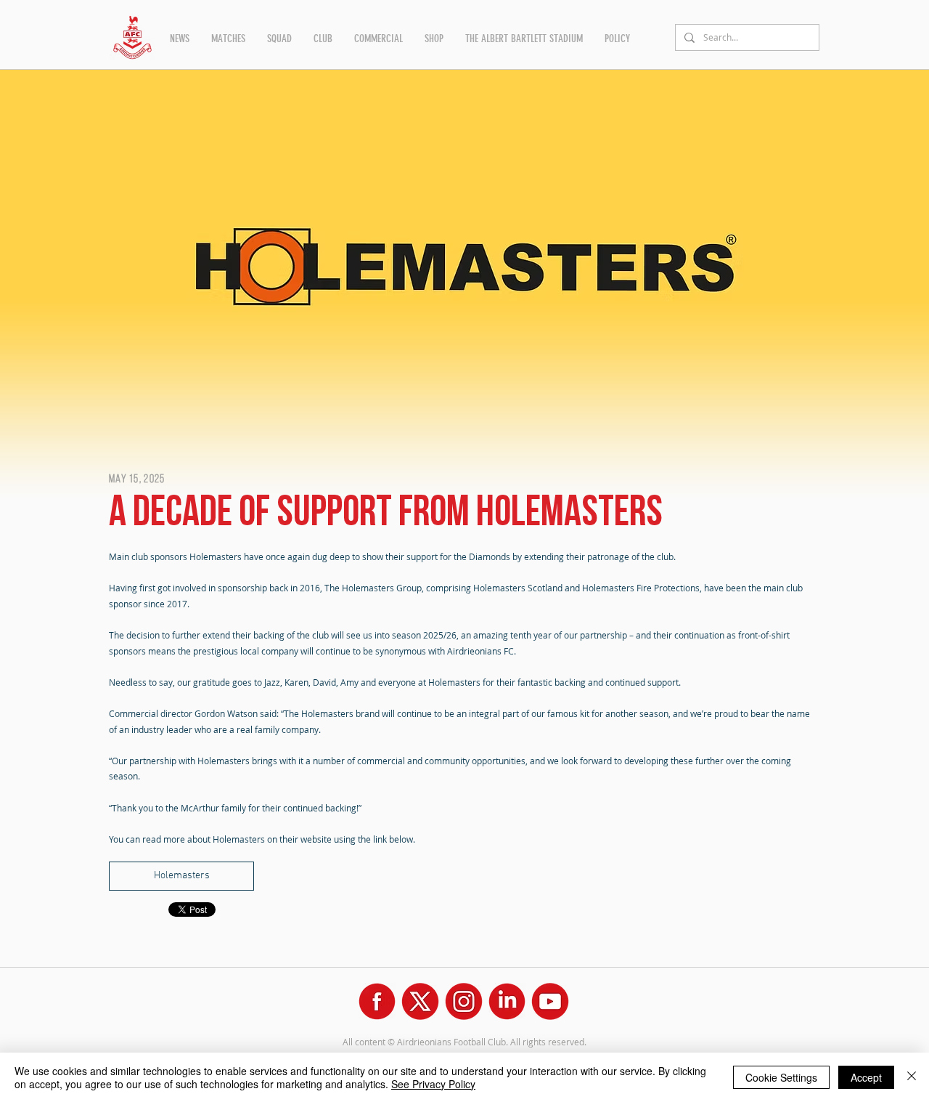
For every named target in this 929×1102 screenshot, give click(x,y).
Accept (866, 1077)
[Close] (911, 1077)
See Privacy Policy (433, 1084)
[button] (179, 38)
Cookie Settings (781, 1077)
